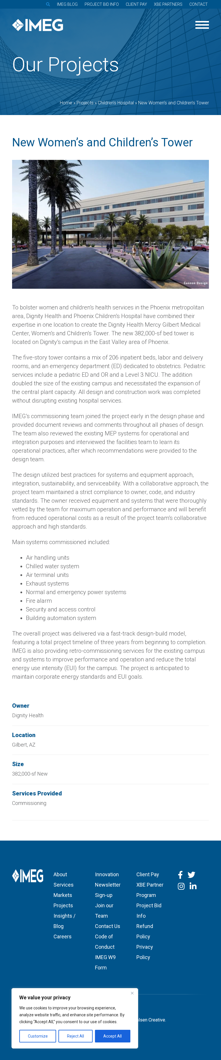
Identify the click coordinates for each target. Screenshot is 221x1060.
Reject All (75, 1036)
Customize (38, 1036)
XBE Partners (168, 4)
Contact (198, 4)
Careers (63, 936)
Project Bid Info (102, 4)
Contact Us (107, 926)
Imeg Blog (67, 4)
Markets (63, 895)
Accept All (112, 1036)
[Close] (132, 993)
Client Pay (136, 4)
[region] (75, 1018)
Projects (63, 905)
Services (64, 885)
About (60, 874)
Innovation (107, 874)
